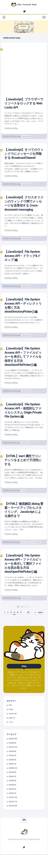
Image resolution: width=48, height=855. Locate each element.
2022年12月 (13, 768)
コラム (11, 722)
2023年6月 (12, 760)
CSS (22, 542)
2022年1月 (12, 793)
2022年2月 (12, 789)
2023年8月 (12, 751)
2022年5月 (12, 785)
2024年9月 (12, 743)
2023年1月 (12, 764)
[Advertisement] (24, 72)
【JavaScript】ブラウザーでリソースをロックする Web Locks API (23, 103)
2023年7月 (12, 755)
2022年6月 (12, 780)
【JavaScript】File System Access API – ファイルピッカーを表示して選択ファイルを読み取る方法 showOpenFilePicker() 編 (23, 564)
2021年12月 (13, 797)
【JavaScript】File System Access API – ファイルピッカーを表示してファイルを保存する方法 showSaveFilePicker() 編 (23, 357)
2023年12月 (13, 747)
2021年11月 (13, 801)
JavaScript (26, 136)
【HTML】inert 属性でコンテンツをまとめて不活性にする (23, 460)
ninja (19, 136)
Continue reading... (11, 128)
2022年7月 (12, 776)
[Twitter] (24, 11)
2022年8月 (12, 772)
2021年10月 (13, 806)
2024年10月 (13, 739)
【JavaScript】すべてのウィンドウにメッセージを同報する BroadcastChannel (23, 154)
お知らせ (12, 718)
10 (28, 612)
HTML (23, 490)
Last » (40, 612)
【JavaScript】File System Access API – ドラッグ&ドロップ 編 (22, 256)
